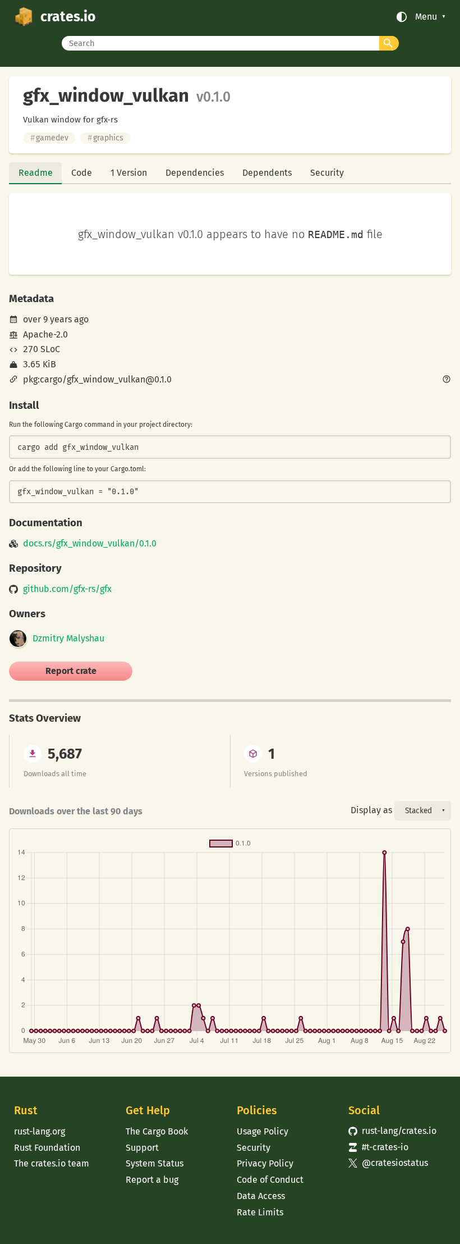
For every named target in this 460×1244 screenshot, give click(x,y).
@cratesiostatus (388, 1163)
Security (327, 172)
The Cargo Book (157, 1131)
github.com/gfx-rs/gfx (67, 589)
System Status (154, 1163)
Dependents (267, 172)
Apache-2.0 (45, 334)
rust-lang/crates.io (392, 1130)
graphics (105, 138)
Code (81, 172)
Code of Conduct (270, 1179)
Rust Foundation (47, 1147)
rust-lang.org (39, 1131)
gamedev (49, 138)
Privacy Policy (265, 1163)
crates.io (67, 16)
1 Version (129, 172)
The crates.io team (51, 1163)
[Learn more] (446, 380)
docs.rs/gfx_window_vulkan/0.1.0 (90, 544)
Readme (36, 172)
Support (142, 1147)
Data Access (261, 1196)
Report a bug (152, 1179)
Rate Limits (260, 1212)
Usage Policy (262, 1131)
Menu (426, 17)
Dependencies (194, 172)
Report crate (70, 671)
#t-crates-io (378, 1147)
